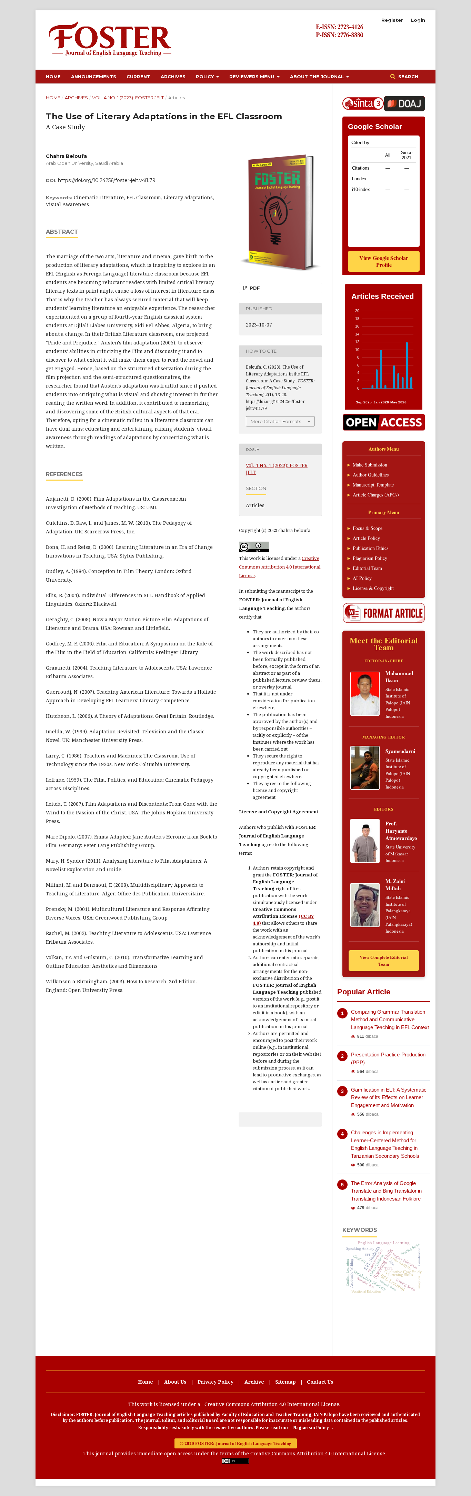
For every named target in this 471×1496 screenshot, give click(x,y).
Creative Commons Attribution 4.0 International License (279, 567)
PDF (254, 288)
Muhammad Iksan (399, 676)
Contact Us (320, 1381)
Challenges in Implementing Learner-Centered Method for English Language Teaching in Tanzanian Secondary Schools (385, 1144)
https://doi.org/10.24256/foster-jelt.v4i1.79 (107, 180)
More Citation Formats (276, 421)
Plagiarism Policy (370, 558)
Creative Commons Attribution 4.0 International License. (272, 1404)
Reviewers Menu (252, 76)
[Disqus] (184, 1230)
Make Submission (370, 464)
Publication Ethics (370, 548)
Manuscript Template (373, 484)
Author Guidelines (371, 474)
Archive (254, 1381)
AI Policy (362, 578)
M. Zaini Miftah (395, 884)
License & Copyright (373, 588)
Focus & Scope (367, 528)
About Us (175, 1381)
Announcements (93, 76)
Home (53, 76)
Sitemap (285, 1381)
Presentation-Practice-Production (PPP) (388, 1058)
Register (392, 20)
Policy (205, 76)
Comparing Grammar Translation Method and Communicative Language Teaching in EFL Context (390, 1019)
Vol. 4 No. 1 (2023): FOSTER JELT (128, 97)
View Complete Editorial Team (384, 960)
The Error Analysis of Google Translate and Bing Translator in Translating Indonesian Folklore (386, 1191)
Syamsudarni (400, 751)
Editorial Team (367, 568)
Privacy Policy (215, 1381)
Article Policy (366, 538)
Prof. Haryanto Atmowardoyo (401, 831)
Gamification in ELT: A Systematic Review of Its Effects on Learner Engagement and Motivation (389, 1097)
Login (418, 20)
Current (138, 76)
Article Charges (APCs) (376, 494)
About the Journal (317, 76)
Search (407, 76)
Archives (173, 76)
